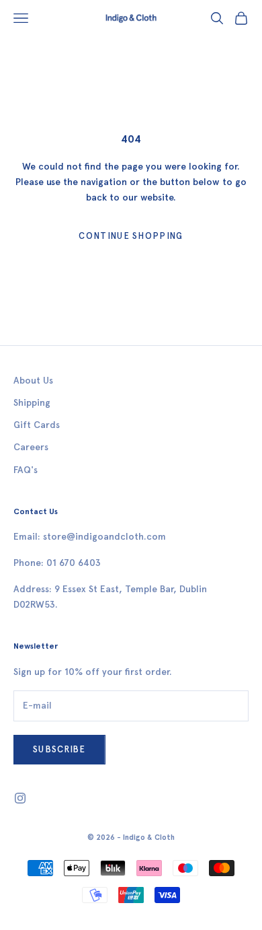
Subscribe (59, 749)
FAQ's (25, 470)
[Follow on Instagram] (20, 798)
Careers (30, 447)
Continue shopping (131, 236)
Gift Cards (36, 425)
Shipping (31, 402)
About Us (33, 380)
